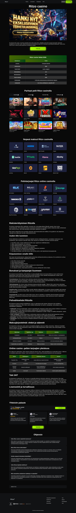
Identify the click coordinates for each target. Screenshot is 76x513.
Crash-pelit (44, 94)
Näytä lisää (38, 427)
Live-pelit (30, 94)
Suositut (15, 94)
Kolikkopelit (59, 94)
